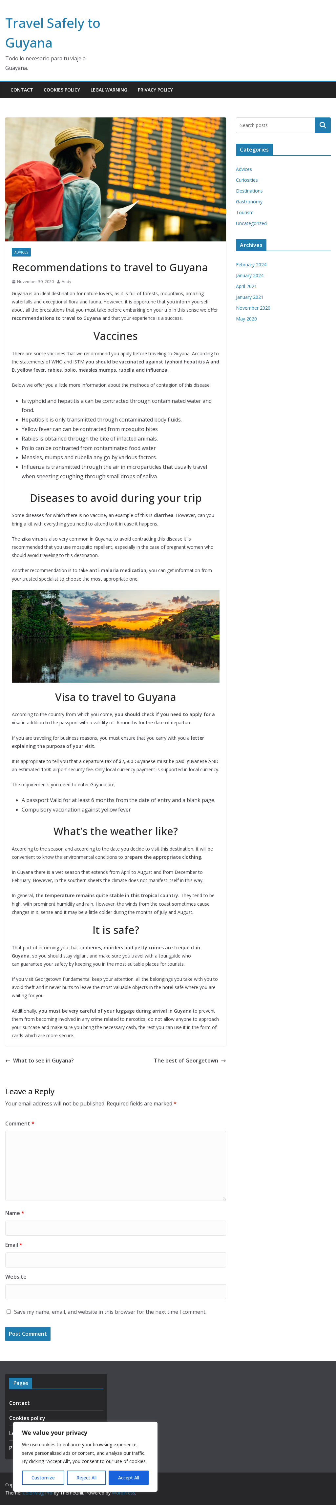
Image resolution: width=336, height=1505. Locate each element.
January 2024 (249, 275)
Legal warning (109, 90)
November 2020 (253, 308)
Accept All (128, 1477)
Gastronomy (249, 201)
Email (13, 1244)
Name (14, 1213)
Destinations (249, 191)
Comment (19, 1123)
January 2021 (249, 297)
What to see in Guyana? (43, 1060)
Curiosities (247, 180)
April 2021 (246, 286)
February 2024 (251, 264)
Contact (21, 90)
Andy (66, 281)
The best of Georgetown (186, 1060)
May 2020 (246, 319)
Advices (21, 252)
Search (323, 125)
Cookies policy (62, 90)
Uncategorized (251, 223)
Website (16, 1276)
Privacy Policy (155, 90)
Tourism (245, 212)
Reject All (86, 1477)
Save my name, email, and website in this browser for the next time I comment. (110, 1311)
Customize (43, 1477)
